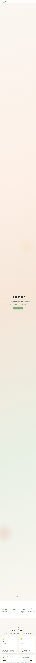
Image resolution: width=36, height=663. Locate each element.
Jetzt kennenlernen (17, 308)
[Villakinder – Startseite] (4, 2)
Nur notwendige (26, 659)
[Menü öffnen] (34, 2)
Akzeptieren (25, 657)
